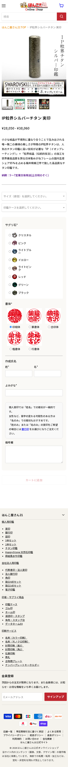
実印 (7, 528)
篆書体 (35, 326)
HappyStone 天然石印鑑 (19, 552)
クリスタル (24, 235)
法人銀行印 (11, 574)
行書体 (35, 348)
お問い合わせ (32, 738)
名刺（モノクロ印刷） (17, 641)
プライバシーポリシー (14, 735)
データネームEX (14, 623)
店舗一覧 (7, 731)
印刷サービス (9, 630)
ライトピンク (24, 268)
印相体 (16, 326)
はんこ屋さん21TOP (14, 27)
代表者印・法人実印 (16, 570)
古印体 (54, 326)
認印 (7, 536)
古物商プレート (13, 661)
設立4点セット (13, 581)
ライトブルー (24, 251)
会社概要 (47, 738)
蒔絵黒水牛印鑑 (13, 556)
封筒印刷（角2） (14, 649)
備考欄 (9, 442)
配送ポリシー (36, 735)
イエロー (23, 260)
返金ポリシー (54, 735)
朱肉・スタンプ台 (15, 620)
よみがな (11, 385)
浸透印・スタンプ (15, 616)
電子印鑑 (10, 589)
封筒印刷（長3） (14, 645)
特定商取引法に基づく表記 (29, 731)
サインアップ (55, 697)
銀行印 (25, 429)
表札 (7, 657)
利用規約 (16, 738)
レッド (22, 276)
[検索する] (61, 17)
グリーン (23, 284)
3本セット (10, 540)
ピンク (22, 243)
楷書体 (16, 348)
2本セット (10, 544)
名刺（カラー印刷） (16, 637)
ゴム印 (9, 608)
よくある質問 (54, 731)
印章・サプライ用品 (13, 597)
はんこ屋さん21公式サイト (34, 742)
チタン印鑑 (11, 548)
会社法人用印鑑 (10, 563)
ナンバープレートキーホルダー (22, 665)
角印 (7, 577)
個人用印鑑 (8, 521)
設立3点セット (13, 585)
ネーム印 (10, 612)
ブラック (23, 292)
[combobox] (29, 17)
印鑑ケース (11, 604)
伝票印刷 (10, 653)
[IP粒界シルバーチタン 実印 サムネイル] (7, 104)
